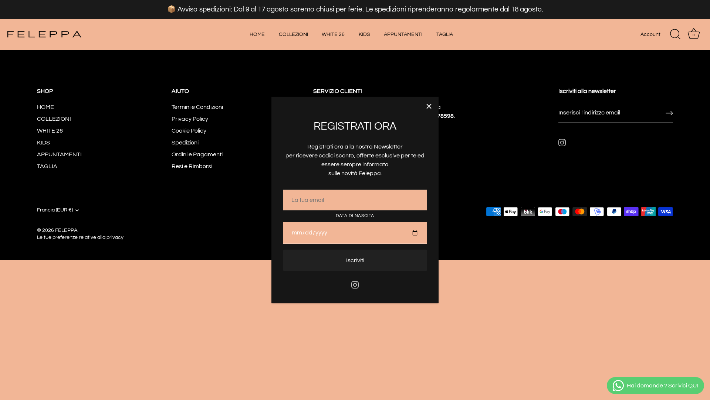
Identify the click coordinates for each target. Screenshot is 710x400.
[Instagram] (355, 284)
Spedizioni (185, 143)
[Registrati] (669, 113)
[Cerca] (675, 34)
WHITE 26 (333, 34)
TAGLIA (444, 34)
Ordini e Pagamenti (197, 154)
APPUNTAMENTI (403, 34)
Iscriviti (355, 260)
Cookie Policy (189, 131)
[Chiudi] (429, 106)
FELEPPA (66, 230)
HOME (257, 34)
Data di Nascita (355, 215)
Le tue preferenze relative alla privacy (80, 237)
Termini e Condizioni (197, 107)
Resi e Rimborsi (192, 166)
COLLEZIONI (293, 34)
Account (650, 34)
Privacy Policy (190, 119)
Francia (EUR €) (55, 210)
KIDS (364, 34)
